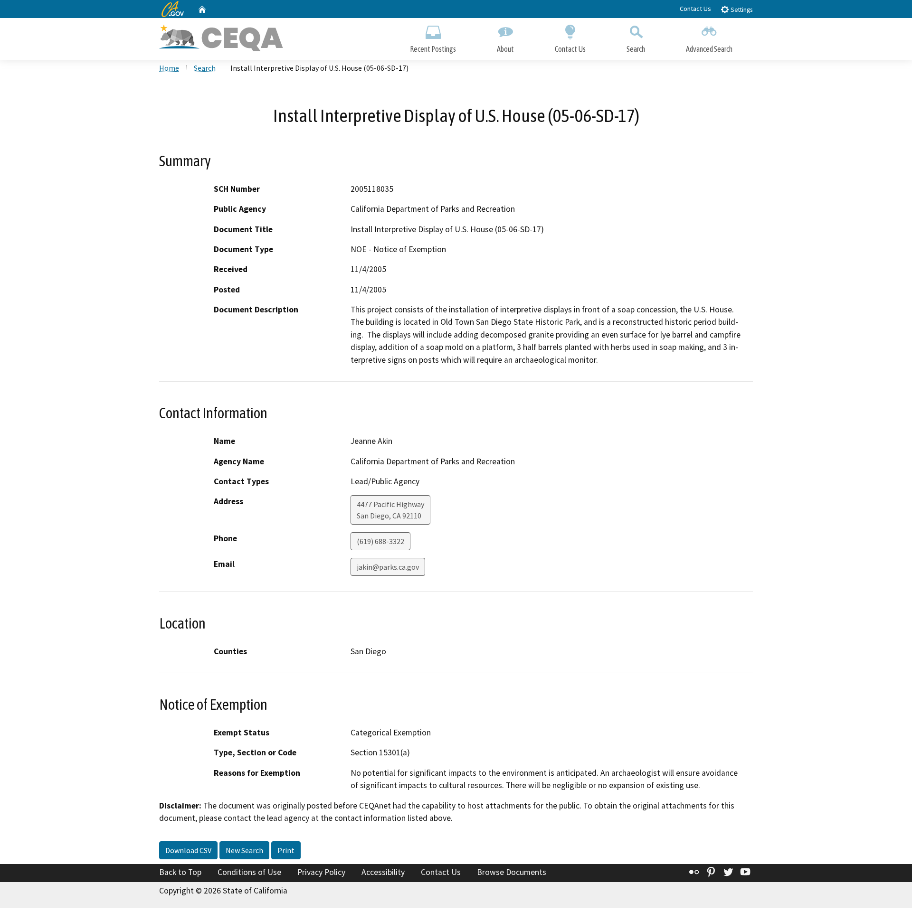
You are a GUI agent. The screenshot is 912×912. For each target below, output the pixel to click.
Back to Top (180, 872)
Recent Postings (433, 49)
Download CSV (188, 850)
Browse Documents (511, 872)
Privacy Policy (321, 872)
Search (636, 49)
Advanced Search (709, 49)
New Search (244, 850)
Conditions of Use (249, 872)
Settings (740, 10)
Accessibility (383, 872)
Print (285, 850)
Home (169, 68)
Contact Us (695, 8)
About (505, 49)
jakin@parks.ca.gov (388, 567)
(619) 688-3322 (380, 541)
